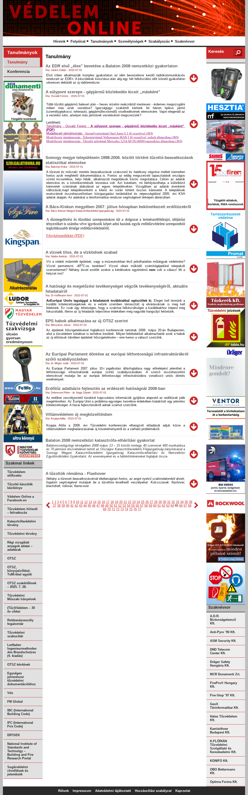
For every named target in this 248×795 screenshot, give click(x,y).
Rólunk (63, 791)
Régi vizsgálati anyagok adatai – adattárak (19, 546)
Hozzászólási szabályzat (153, 791)
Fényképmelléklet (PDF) (65, 236)
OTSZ (11, 558)
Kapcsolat (182, 791)
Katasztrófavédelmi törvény (21, 523)
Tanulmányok (102, 41)
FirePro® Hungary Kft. (223, 684)
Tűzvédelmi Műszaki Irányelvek (21, 597)
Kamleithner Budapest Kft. (220, 730)
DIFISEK (13, 735)
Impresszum (82, 791)
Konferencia (18, 72)
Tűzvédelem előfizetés (16, 473)
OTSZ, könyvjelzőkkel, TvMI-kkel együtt (19, 570)
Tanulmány (17, 62)
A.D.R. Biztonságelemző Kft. (223, 619)
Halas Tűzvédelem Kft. (223, 718)
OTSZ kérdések (18, 664)
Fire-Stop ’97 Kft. (222, 695)
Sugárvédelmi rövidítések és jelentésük (17, 770)
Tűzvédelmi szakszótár (16, 634)
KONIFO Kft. (219, 761)
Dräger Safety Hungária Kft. (220, 663)
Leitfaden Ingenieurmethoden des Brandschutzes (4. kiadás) (22, 650)
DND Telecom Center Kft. (220, 651)
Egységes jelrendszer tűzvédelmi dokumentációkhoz (21, 678)
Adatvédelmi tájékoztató (113, 791)
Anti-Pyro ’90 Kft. (222, 632)
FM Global (15, 701)
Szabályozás (159, 41)
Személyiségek (130, 41)
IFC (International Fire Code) (20, 724)
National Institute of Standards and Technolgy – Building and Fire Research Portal (22, 751)
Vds (10, 693)
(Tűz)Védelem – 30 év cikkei (21, 609)
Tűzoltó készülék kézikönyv (20, 486)
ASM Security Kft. (223, 641)
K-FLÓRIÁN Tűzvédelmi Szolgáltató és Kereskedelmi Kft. (223, 746)
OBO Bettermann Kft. (222, 771)
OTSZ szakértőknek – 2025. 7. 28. (21, 585)
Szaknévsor (185, 41)
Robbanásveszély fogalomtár (20, 622)
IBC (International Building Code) (20, 712)
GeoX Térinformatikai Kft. (224, 705)
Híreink (59, 41)
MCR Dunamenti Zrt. (225, 674)
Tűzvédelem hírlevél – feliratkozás (22, 510)
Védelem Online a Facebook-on (20, 498)
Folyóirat (77, 41)
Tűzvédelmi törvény (22, 533)
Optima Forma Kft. (224, 782)
